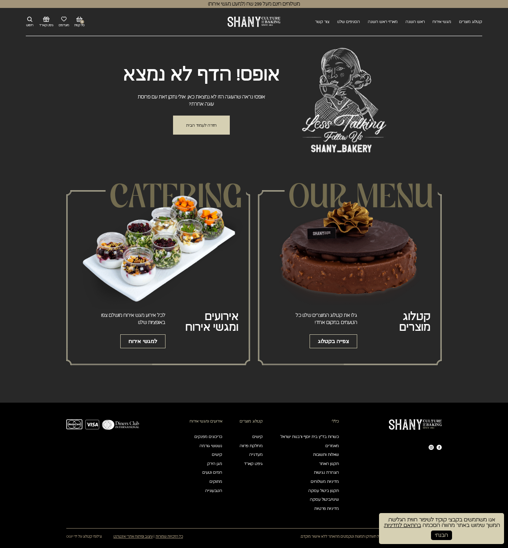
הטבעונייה (213, 490)
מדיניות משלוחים (325, 481)
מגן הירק (214, 463)
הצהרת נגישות (326, 472)
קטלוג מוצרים (470, 21)
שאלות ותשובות (326, 454)
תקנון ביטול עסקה (323, 490)
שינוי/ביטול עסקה (324, 499)
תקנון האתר (329, 463)
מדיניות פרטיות (326, 508)
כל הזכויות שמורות (169, 536)
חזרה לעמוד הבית (201, 125)
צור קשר (322, 21)
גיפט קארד (253, 463)
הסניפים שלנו (348, 21)
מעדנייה (256, 454)
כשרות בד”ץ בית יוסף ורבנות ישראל (310, 436)
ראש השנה (415, 21)
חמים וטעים (212, 472)
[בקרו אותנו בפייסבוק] (439, 447)
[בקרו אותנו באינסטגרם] (431, 447)
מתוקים (216, 481)
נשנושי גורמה (211, 446)
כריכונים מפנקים (208, 436)
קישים (257, 436)
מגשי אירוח (442, 21)
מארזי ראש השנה (383, 21)
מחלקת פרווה (251, 446)
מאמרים (332, 446)
